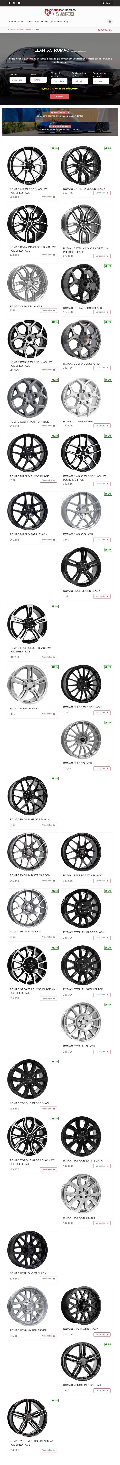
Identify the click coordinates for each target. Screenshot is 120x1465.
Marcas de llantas (24, 30)
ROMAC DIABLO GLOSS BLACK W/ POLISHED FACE (84, 478)
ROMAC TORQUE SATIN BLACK (83, 1160)
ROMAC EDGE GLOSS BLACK (81, 590)
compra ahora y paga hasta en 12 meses (60, 128)
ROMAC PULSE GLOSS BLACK (82, 707)
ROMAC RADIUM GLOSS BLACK (30, 819)
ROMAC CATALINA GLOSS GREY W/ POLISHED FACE (85, 250)
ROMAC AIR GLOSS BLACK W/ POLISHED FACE (28, 191)
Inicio (12, 30)
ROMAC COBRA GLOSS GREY (82, 363)
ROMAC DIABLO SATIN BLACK (28, 534)
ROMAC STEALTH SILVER (79, 1046)
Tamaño (13, 74)
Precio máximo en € (79, 74)
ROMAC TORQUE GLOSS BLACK (30, 1103)
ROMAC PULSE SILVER (77, 763)
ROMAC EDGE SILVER (23, 708)
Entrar (108, 3)
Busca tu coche (15, 21)
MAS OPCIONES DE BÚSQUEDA (61, 88)
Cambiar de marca (78, 51)
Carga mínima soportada (99, 74)
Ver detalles (47, 197)
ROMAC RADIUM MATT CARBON (30, 875)
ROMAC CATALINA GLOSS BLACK (84, 188)
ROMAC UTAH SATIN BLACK (80, 1328)
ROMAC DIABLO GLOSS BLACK (29, 476)
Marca (33, 74)
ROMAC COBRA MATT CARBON (29, 421)
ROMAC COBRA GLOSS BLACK (82, 308)
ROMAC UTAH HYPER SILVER (28, 1330)
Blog (66, 21)
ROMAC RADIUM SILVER (25, 931)
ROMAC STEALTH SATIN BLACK (83, 989)
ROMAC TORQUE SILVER (79, 1217)
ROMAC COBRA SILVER (78, 421)
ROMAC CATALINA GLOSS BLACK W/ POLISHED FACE (33, 249)
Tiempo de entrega (56, 74)
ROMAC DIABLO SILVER (78, 534)
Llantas (29, 21)
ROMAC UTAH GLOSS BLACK (28, 1273)
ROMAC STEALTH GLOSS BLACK (83, 932)
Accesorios (56, 21)
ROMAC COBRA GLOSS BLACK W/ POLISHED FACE (31, 364)
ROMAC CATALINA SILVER (26, 306)
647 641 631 (107, 30)
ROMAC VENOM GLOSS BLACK (82, 1385)
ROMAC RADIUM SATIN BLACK (82, 875)
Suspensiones (42, 21)
